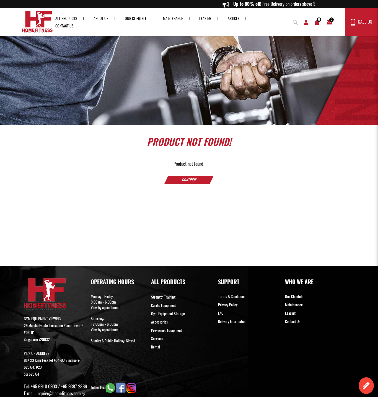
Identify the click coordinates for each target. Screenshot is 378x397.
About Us (101, 18)
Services (157, 338)
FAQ (221, 313)
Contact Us (64, 26)
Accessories (159, 322)
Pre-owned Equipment (166, 330)
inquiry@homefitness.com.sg (61, 393)
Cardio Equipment (163, 305)
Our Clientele (136, 18)
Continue (189, 179)
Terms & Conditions (231, 296)
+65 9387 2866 (74, 386)
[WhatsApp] (110, 387)
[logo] (37, 22)
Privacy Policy (227, 304)
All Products (66, 18)
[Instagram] (131, 387)
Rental (155, 347)
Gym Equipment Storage (168, 313)
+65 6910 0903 (44, 386)
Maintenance (173, 18)
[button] (293, 21)
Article (233, 18)
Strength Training (163, 297)
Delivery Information (232, 321)
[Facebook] (121, 387)
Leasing (205, 18)
